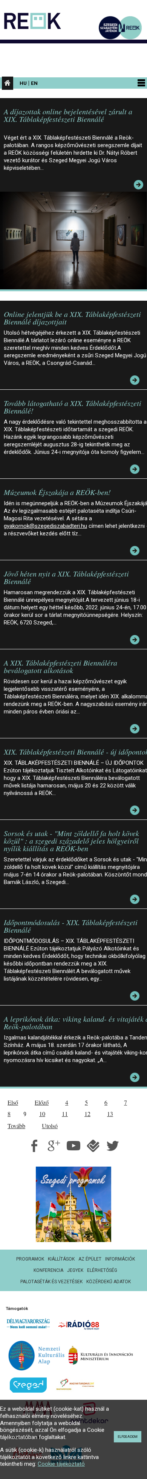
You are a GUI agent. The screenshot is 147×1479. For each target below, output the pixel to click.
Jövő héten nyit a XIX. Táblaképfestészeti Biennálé (66, 577)
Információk (120, 1259)
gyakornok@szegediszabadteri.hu (45, 526)
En (34, 83)
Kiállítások (61, 1259)
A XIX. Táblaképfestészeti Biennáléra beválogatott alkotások (60, 666)
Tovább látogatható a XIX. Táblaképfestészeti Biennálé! (72, 406)
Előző (42, 1102)
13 (110, 1114)
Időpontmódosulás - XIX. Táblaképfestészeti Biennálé (71, 926)
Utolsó (50, 1126)
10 (42, 1114)
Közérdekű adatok (108, 1281)
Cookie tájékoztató (61, 1464)
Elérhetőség (102, 1270)
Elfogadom (128, 1437)
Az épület (89, 1259)
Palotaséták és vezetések (51, 1281)
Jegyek (75, 1270)
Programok (30, 1259)
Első (13, 1102)
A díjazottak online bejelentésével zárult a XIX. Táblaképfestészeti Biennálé (68, 115)
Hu (23, 83)
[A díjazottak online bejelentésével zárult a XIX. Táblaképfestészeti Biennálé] (75, 240)
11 (65, 1114)
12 (87, 1114)
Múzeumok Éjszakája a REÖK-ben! (57, 492)
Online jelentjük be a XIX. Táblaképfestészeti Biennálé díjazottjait (72, 317)
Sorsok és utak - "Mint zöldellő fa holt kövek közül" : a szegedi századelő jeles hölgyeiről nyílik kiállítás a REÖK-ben (71, 840)
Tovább (16, 1126)
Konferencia (48, 1270)
